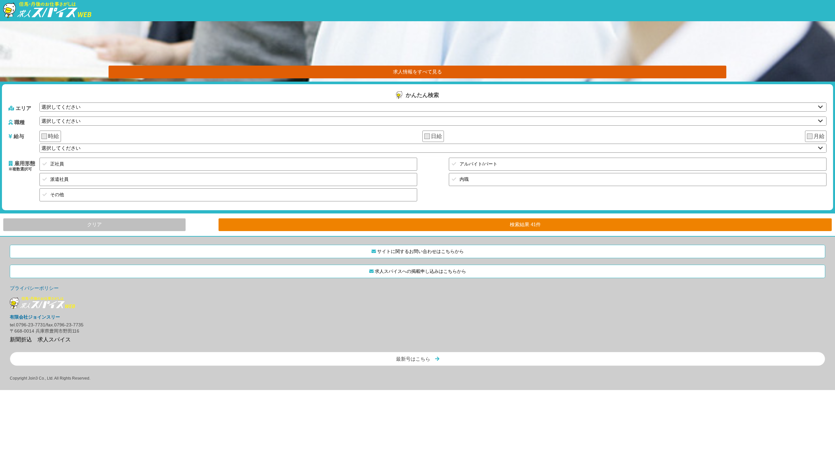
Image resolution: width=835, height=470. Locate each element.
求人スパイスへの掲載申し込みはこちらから (420, 271)
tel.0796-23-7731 (27, 324)
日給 (436, 136)
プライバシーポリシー (34, 288)
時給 (53, 136)
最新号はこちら (413, 359)
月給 (819, 136)
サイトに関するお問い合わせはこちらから (420, 251)
